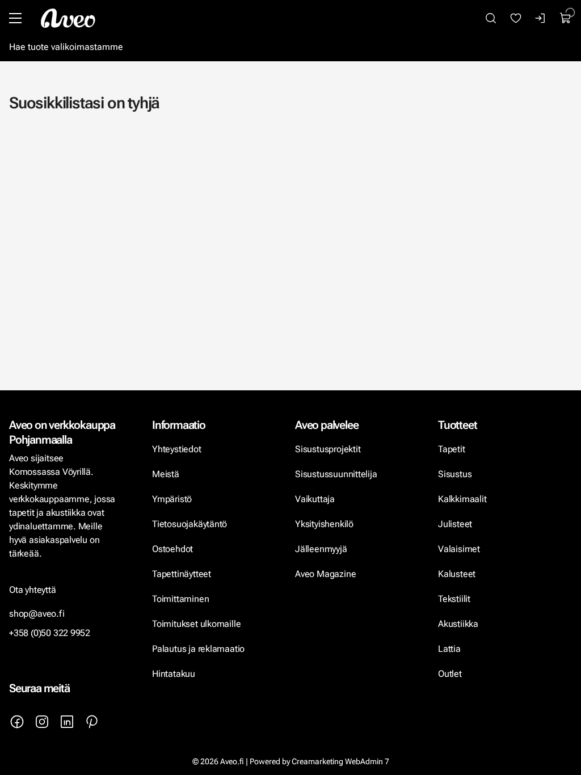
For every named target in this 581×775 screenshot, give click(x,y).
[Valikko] (15, 18)
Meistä (165, 474)
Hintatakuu (173, 673)
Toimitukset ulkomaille (196, 623)
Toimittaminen (180, 598)
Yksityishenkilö (324, 524)
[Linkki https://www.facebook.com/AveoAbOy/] (17, 721)
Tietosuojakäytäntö (189, 524)
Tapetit (451, 449)
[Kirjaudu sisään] (540, 18)
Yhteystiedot (176, 449)
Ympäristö (172, 499)
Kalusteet (456, 573)
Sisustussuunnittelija (337, 474)
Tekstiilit (454, 598)
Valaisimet (459, 549)
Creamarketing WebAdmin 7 (340, 761)
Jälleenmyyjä (321, 549)
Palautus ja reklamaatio (198, 648)
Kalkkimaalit (462, 499)
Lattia (449, 648)
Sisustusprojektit (327, 449)
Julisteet (455, 524)
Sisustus (454, 474)
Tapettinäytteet (181, 573)
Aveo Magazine (325, 573)
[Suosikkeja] (515, 18)
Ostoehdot (173, 549)
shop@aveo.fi (37, 613)
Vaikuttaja (315, 499)
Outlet (451, 673)
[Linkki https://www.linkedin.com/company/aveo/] (66, 721)
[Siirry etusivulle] (68, 18)
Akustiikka (458, 623)
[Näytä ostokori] (565, 18)
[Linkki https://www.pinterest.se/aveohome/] (91, 721)
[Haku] (490, 18)
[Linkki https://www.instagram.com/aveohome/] (42, 721)
